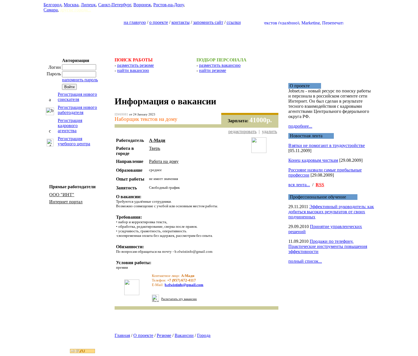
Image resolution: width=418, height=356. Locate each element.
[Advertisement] (209, 38)
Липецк (88, 4)
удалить (269, 131)
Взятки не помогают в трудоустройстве (326, 145)
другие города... (75, 9)
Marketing (305, 22)
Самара (51, 9)
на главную (135, 22)
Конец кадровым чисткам (313, 160)
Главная (122, 335)
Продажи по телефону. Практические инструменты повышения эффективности (327, 246)
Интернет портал (65, 201)
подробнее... (300, 126)
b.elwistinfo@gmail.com (184, 285)
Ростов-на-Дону (168, 4)
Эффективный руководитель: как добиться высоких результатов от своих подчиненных (331, 211)
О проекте (143, 335)
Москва (71, 4)
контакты (180, 22)
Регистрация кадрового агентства (70, 125)
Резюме (164, 335)
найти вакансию (133, 70)
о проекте (158, 22)
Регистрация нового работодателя (77, 110)
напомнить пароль (80, 79)
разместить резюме (135, 65)
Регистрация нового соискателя (77, 97)
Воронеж (142, 4)
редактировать (242, 131)
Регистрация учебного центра (74, 141)
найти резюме (212, 70)
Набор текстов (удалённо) (269, 22)
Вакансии (184, 335)
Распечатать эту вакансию (179, 299)
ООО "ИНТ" (61, 194)
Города (203, 335)
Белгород (52, 4)
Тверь (154, 148)
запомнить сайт (208, 22)
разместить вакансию (220, 65)
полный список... (305, 261)
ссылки (234, 22)
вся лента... (299, 184)
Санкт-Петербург (114, 4)
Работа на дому (164, 161)
